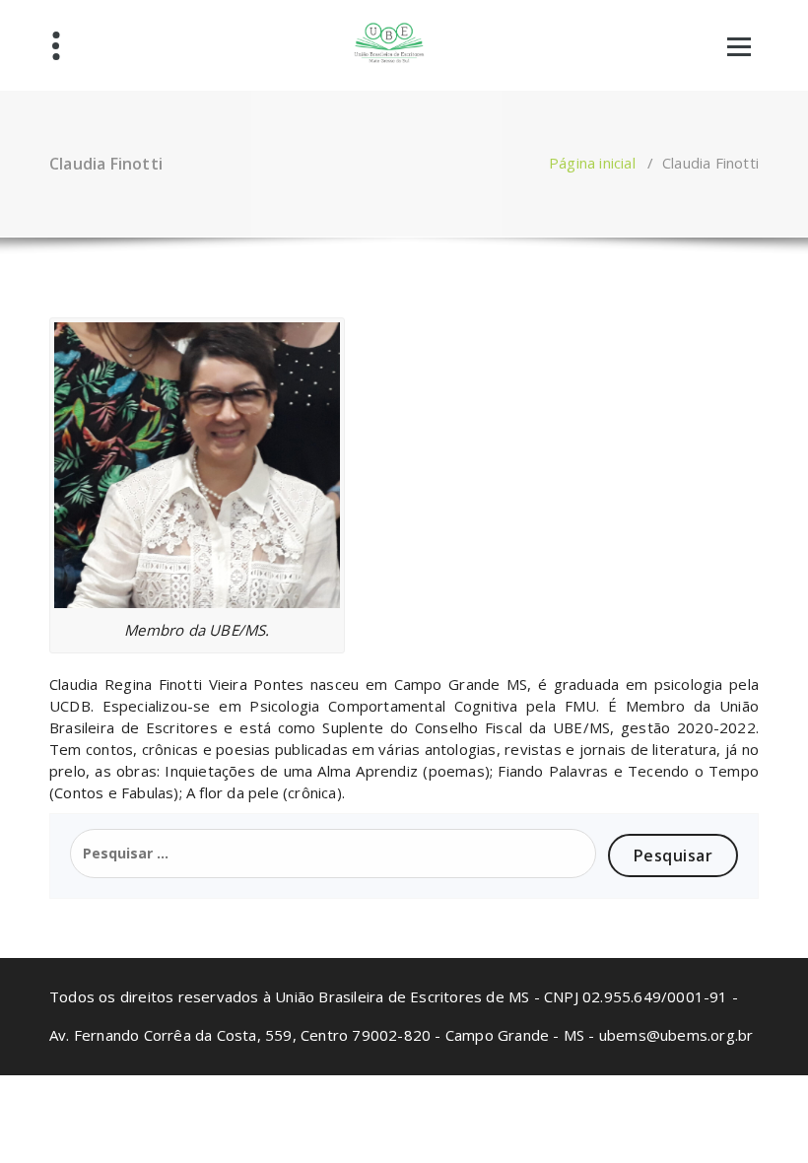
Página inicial (592, 162)
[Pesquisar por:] (333, 853)
